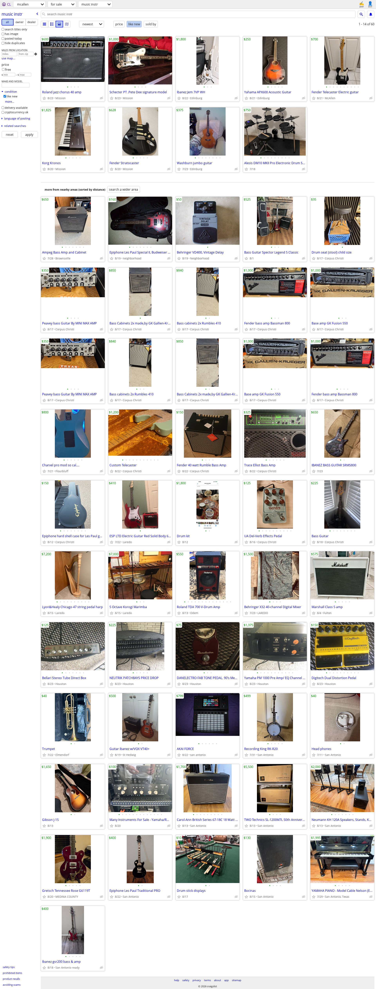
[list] (44, 24)
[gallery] (59, 24)
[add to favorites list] (44, 98)
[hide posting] (101, 98)
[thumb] (52, 24)
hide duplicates (15, 43)
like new (12, 96)
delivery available (16, 108)
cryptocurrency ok (16, 112)
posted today (13, 38)
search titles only (16, 29)
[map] (66, 24)
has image (11, 34)
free (8, 69)
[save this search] (370, 14)
